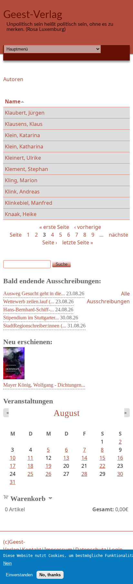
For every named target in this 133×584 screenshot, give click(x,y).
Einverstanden (19, 574)
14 (84, 457)
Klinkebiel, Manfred (28, 202)
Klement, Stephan (26, 169)
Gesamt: (103, 509)
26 (48, 473)
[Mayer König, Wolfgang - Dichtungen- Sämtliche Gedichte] (14, 377)
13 (66, 457)
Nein (7, 563)
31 (12, 481)
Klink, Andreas (22, 191)
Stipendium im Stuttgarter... (31, 317)
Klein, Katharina (24, 146)
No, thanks (50, 574)
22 (102, 465)
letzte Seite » (77, 242)
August (67, 413)
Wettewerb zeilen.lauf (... (28, 301)
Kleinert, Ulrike (23, 157)
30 (120, 473)
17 (12, 465)
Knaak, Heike (20, 214)
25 (30, 473)
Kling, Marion (21, 180)
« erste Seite (54, 227)
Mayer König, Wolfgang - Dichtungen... (44, 385)
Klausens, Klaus (24, 123)
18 (30, 465)
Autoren (13, 79)
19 (48, 465)
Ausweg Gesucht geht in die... (34, 293)
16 (120, 457)
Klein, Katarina (22, 135)
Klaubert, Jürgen (25, 112)
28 (84, 473)
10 (12, 457)
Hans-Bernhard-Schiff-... (28, 309)
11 (30, 457)
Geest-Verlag (32, 15)
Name (12, 101)
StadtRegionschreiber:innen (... (34, 325)
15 (102, 457)
